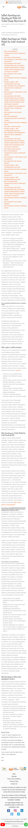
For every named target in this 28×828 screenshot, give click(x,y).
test (2, 757)
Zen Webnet (15, 826)
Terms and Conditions (14, 779)
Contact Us (14, 784)
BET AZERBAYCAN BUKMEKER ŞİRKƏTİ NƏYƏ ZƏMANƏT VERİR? (14, 88)
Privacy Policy (14, 781)
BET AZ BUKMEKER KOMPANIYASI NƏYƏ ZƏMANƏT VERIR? (15, 53)
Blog (14, 774)
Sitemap (14, 776)
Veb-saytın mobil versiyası (12, 57)
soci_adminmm (6, 24)
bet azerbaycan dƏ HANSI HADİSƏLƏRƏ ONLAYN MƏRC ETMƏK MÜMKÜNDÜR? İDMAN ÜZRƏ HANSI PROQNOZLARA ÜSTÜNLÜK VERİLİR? (14, 67)
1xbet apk (20, 24)
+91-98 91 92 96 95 (14, 1)
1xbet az (18, 370)
